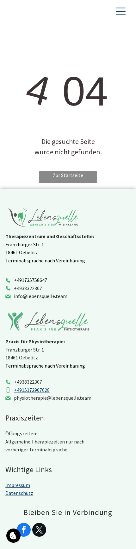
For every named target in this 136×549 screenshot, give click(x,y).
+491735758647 (30, 280)
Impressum (17, 485)
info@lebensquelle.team (40, 296)
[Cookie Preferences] (13, 536)
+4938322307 (28, 288)
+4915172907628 (32, 390)
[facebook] (24, 530)
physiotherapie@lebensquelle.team (52, 398)
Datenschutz (19, 493)
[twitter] (39, 530)
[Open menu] (121, 11)
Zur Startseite (68, 175)
